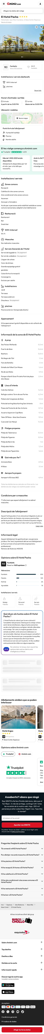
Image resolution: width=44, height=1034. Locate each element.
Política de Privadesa (18, 831)
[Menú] (4, 4)
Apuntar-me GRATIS (22, 825)
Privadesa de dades (9, 1021)
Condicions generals (9, 1017)
